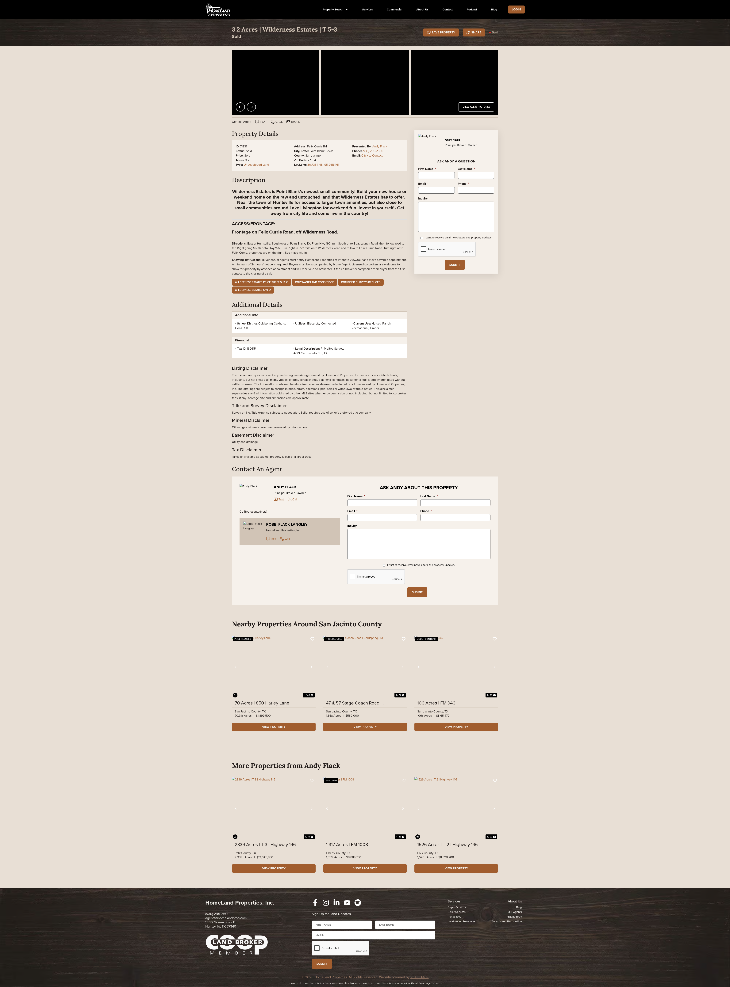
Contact (448, 9)
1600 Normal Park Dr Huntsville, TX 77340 (221, 924)
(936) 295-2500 (373, 151)
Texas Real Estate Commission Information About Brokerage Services (401, 983)
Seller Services (457, 912)
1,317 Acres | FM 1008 (347, 844)
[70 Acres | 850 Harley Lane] (274, 667)
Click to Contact (372, 155)
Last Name (466, 169)
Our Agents (515, 912)
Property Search (333, 9)
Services (367, 9)
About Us (422, 9)
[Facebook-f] (315, 902)
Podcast (472, 9)
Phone (463, 184)
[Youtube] (347, 902)
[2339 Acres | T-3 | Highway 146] (274, 808)
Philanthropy (514, 917)
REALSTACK (419, 977)
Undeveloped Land (256, 164)
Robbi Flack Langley (287, 524)
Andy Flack (379, 146)
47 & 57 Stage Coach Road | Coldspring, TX (354, 703)
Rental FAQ (454, 917)
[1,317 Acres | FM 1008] (365, 808)
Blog (494, 9)
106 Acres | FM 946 (436, 703)
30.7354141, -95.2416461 (323, 164)
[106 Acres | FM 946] (456, 667)
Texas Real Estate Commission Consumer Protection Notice (323, 983)
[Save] (312, 639)
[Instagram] (325, 902)
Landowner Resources (461, 921)
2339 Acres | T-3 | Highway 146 (265, 844)
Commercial (394, 9)
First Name (427, 169)
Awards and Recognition (506, 921)
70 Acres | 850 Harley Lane (262, 703)
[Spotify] (357, 902)
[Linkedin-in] (336, 902)
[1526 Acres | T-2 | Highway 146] (456, 808)
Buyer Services (457, 907)
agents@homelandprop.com (226, 918)
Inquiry (423, 199)
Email (423, 184)
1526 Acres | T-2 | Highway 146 (447, 844)
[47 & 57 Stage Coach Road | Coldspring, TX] (365, 667)
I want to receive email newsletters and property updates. (458, 237)
